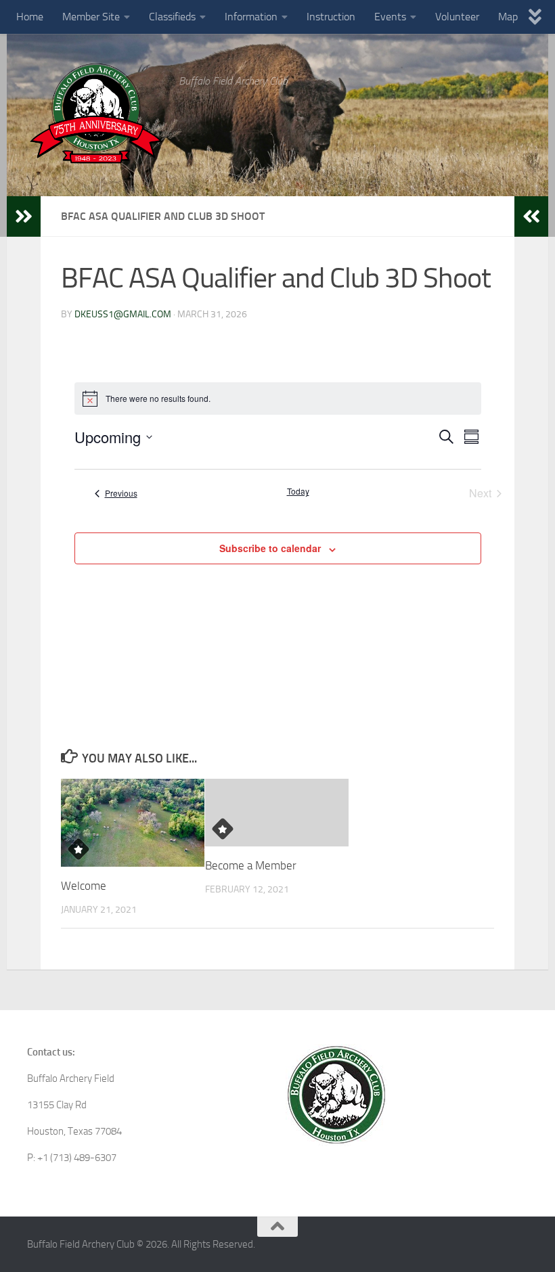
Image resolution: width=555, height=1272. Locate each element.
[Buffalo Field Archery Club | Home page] (96, 113)
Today (298, 491)
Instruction (331, 16)
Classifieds (172, 16)
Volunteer (457, 16)
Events (390, 16)
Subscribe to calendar (270, 548)
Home (29, 16)
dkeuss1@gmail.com (122, 314)
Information (251, 16)
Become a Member (250, 865)
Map (508, 16)
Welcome (83, 885)
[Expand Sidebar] (24, 216)
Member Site (91, 16)
